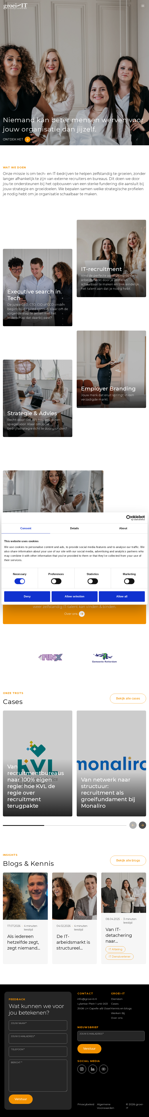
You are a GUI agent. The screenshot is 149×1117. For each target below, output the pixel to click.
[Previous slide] (133, 825)
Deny (27, 596)
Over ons (70, 614)
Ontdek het (13, 139)
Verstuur (21, 1099)
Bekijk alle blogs (128, 860)
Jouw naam (19, 1023)
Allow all (121, 596)
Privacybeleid (85, 1104)
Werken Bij (118, 1013)
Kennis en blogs (121, 1008)
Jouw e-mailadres (23, 1036)
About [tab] (123, 528)
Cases (114, 1003)
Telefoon (18, 1049)
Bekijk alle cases (128, 698)
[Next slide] (142, 825)
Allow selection (74, 596)
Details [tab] (74, 528)
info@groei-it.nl (87, 999)
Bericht (16, 1062)
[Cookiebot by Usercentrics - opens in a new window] (129, 518)
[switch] (56, 581)
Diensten (116, 999)
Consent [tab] (25, 528)
